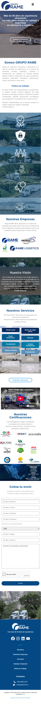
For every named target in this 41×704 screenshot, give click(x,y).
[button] (33, 4)
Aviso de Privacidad (25, 698)
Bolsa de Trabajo (20, 668)
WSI (24, 694)
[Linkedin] (23, 638)
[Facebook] (13, 638)
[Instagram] (18, 638)
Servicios (20, 659)
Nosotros (20, 650)
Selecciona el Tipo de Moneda (12, 524)
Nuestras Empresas (20, 654)
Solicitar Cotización (20, 664)
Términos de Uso (15, 698)
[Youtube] (28, 638)
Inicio (20, 645)
